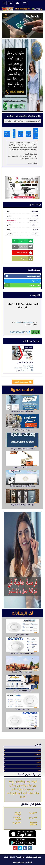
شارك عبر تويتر (36, 281)
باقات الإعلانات (18, 814)
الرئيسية (32, 813)
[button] (7, 187)
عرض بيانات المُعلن (21, 382)
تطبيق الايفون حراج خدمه (22, 833)
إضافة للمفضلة (22, 253)
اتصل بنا (16, 823)
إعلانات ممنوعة (17, 819)
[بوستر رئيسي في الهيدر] (22, 8)
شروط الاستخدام (33, 824)
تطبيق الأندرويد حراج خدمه (22, 841)
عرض (18, 370)
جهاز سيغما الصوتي (25, 362)
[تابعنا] (30, 848)
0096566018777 (11, 220)
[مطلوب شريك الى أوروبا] (22, 75)
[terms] (4, 3)
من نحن (32, 818)
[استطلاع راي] (22, 25)
